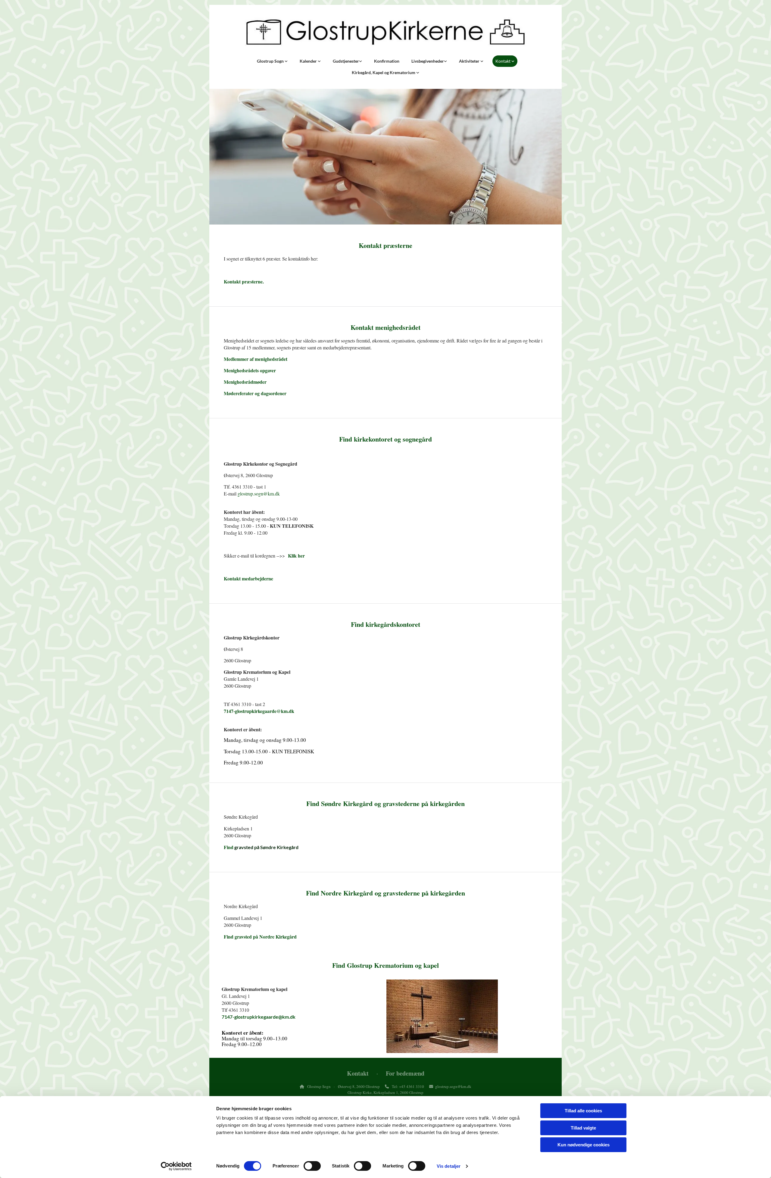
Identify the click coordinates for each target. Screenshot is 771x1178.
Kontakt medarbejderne (248, 578)
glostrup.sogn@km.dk (259, 493)
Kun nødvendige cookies (583, 1144)
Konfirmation (386, 61)
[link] (272, 61)
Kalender (309, 61)
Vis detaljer (448, 1166)
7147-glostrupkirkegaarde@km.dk (259, 711)
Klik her (296, 555)
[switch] (312, 1166)
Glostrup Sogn (271, 61)
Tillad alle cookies (583, 1110)
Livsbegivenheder (427, 61)
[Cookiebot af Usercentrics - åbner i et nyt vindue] (176, 1166)
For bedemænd (405, 1073)
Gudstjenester (346, 61)
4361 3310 (415, 1086)
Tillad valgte (583, 1127)
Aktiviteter (469, 61)
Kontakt (503, 61)
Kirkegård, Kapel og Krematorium (384, 72)
